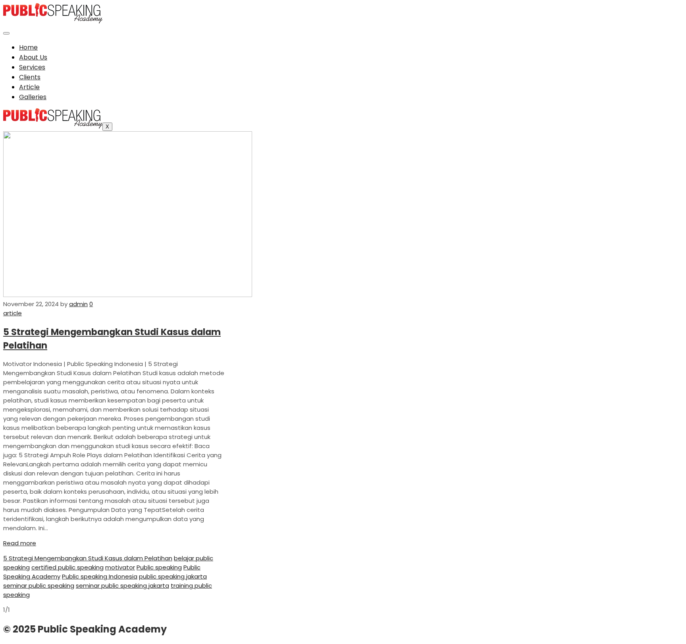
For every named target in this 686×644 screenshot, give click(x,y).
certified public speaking (67, 567)
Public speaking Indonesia (99, 576)
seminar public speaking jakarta (122, 585)
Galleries (32, 97)
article (12, 313)
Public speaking (159, 567)
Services (32, 67)
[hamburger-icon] (6, 33)
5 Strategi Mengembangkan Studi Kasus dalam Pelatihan (87, 558)
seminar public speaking (38, 585)
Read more (19, 543)
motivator (120, 567)
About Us (33, 57)
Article (29, 87)
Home (28, 47)
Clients (29, 77)
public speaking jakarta (173, 576)
